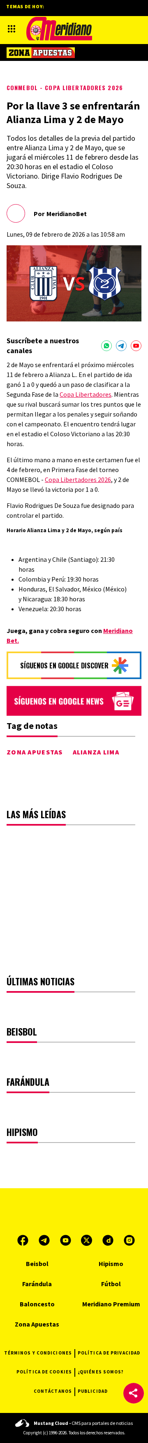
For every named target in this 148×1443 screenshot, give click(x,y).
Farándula (37, 1284)
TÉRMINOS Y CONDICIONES (38, 1353)
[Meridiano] (59, 28)
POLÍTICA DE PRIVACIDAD (109, 1353)
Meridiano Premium (111, 1304)
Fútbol (111, 1284)
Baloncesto (37, 1304)
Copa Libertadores (85, 394)
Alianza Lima (96, 752)
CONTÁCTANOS (53, 1391)
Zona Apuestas (35, 752)
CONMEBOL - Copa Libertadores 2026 (65, 87)
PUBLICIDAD (93, 1391)
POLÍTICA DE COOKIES (44, 1372)
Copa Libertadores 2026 (78, 479)
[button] (133, 1393)
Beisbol (37, 1263)
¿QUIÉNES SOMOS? (101, 1372)
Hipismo (111, 1263)
